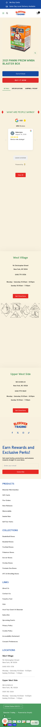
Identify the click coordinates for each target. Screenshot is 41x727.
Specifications (17, 88)
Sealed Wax (6, 516)
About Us (5, 588)
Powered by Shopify (25, 712)
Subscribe (6, 615)
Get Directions (20, 296)
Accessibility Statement (11, 636)
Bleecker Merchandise (10, 490)
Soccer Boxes (7, 558)
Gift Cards (6, 495)
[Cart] (38, 13)
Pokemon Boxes (8, 552)
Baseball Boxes (7, 542)
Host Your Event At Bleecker (12, 610)
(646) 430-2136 (8, 667)
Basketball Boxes (8, 536)
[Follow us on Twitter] (18, 432)
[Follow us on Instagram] (23, 432)
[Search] (7, 13)
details (6, 88)
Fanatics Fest (7, 599)
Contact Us (6, 594)
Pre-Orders (6, 500)
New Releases (7, 506)
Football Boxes (7, 547)
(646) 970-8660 (20, 391)
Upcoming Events (8, 620)
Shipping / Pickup (31, 88)
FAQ (3, 604)
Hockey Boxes (7, 563)
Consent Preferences (10, 641)
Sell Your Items (7, 522)
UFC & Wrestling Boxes (10, 574)
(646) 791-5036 (20, 274)
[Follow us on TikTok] (28, 432)
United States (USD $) (12, 706)
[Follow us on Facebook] (12, 432)
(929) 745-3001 (8, 692)
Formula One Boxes (9, 568)
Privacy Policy (7, 625)
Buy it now (20, 80)
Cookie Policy (7, 631)
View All (20, 175)
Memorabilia (6, 511)
